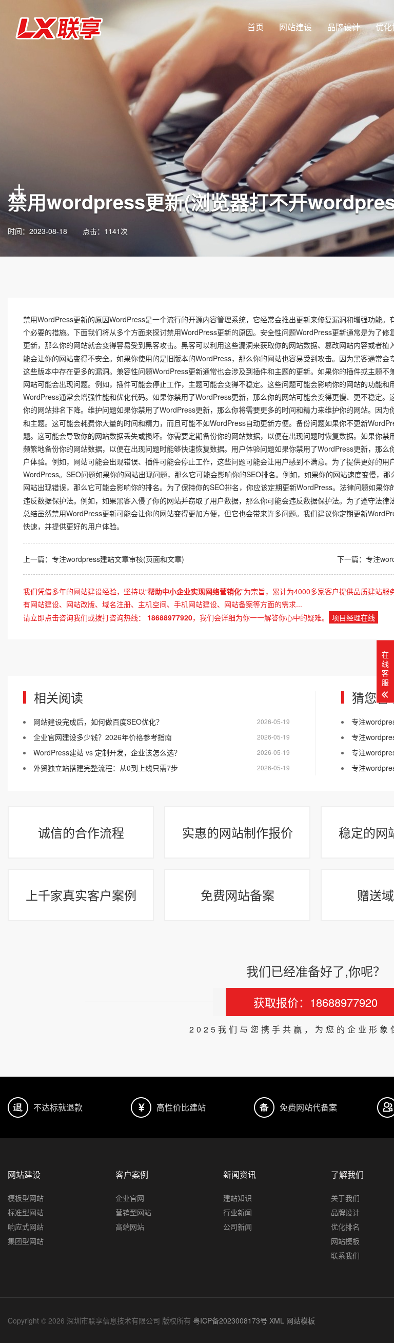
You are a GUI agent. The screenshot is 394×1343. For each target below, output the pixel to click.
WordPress (55, 319)
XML (276, 1320)
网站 (80, 345)
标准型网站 (26, 1212)
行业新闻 (237, 1212)
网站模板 (300, 1320)
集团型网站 (26, 1241)
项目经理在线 (353, 617)
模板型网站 (26, 1198)
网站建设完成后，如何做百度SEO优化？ (98, 721)
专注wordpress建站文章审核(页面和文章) (118, 559)
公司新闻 (237, 1226)
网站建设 (295, 27)
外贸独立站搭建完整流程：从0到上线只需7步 (105, 768)
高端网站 (129, 1226)
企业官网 (129, 1198)
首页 (255, 27)
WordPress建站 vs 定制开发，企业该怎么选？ (107, 752)
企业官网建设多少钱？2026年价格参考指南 (102, 737)
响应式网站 (26, 1226)
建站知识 (237, 1198)
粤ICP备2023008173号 (230, 1320)
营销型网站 (133, 1212)
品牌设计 (343, 27)
